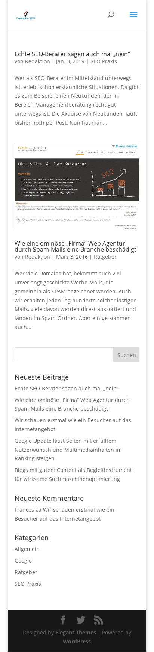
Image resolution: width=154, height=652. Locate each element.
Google (23, 560)
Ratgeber (105, 256)
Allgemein (27, 548)
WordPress (77, 641)
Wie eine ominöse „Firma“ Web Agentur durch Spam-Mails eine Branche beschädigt (75, 246)
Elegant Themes (75, 632)
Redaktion (37, 61)
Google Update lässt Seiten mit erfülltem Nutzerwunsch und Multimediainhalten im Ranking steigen (68, 449)
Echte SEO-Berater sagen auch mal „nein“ (72, 54)
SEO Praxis (103, 61)
